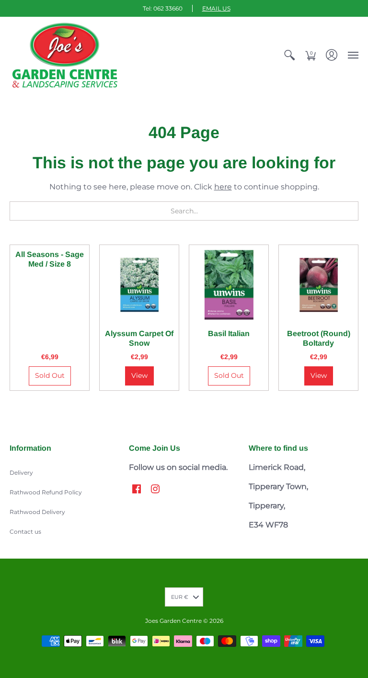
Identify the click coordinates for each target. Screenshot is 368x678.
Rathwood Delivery (37, 511)
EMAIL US (216, 8)
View (139, 375)
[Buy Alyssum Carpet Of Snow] (139, 284)
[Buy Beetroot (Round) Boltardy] (318, 284)
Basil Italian (229, 333)
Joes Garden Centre (173, 620)
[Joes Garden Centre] (65, 55)
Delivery (21, 472)
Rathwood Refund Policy (46, 492)
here (223, 186)
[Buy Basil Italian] (229, 284)
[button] (289, 55)
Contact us (25, 531)
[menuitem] (289, 55)
